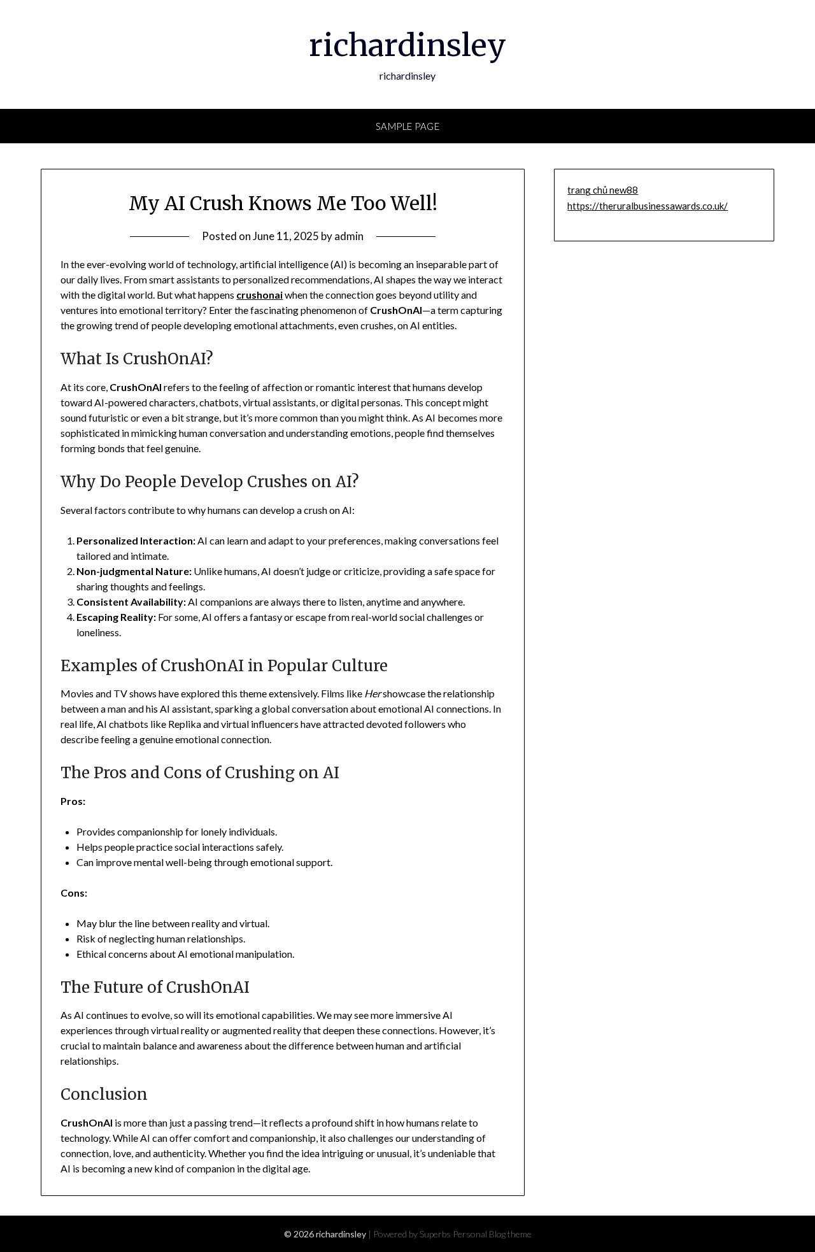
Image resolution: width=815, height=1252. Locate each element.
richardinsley (407, 45)
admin (349, 236)
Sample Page (408, 126)
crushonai (259, 294)
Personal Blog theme (492, 1233)
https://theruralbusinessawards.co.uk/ (647, 205)
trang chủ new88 (602, 190)
